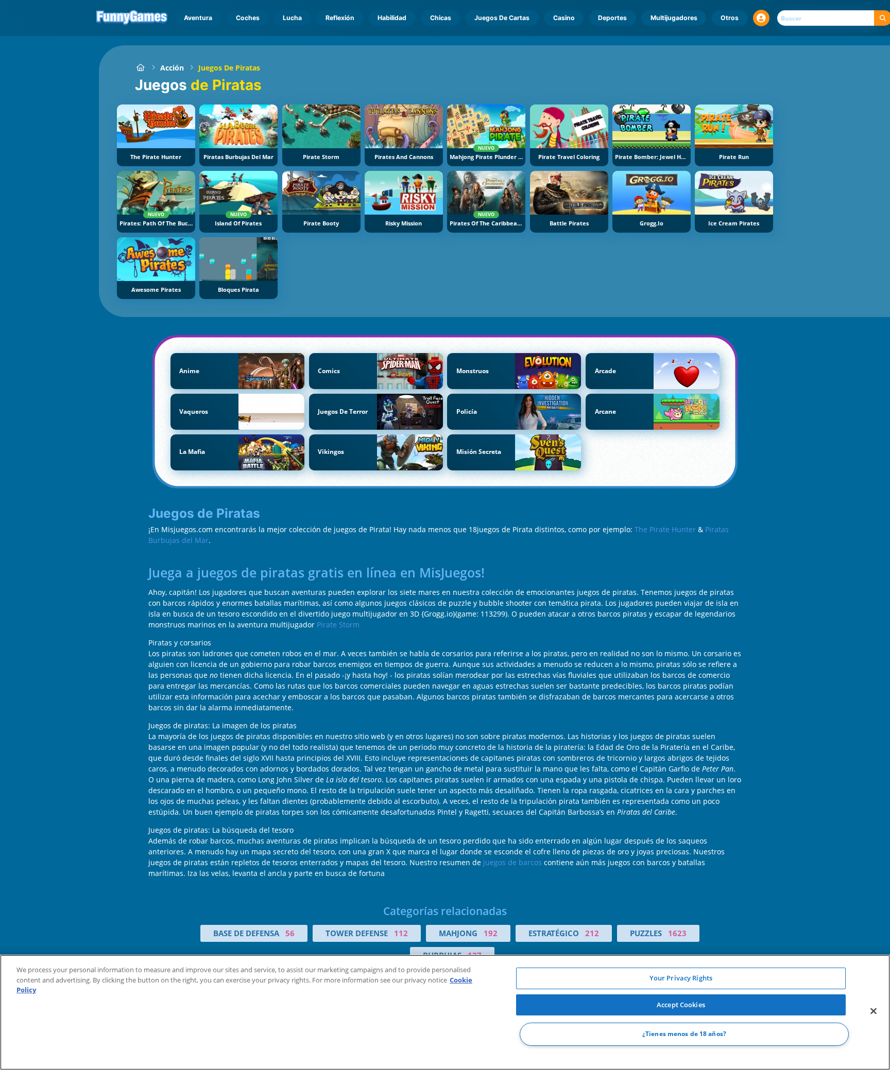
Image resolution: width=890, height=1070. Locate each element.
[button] (761, 18)
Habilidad (392, 18)
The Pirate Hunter (666, 529)
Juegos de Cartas (501, 18)
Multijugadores (674, 18)
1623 (677, 933)
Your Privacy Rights (680, 978)
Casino (564, 18)
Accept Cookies (681, 1004)
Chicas (440, 18)
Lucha (292, 18)
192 (491, 933)
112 (401, 933)
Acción (172, 68)
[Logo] (132, 18)
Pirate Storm (338, 624)
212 (592, 933)
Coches (248, 18)
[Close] (873, 1011)
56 (290, 933)
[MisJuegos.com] (140, 67)
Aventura (198, 18)
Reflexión (340, 18)
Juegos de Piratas (229, 68)
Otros (730, 18)
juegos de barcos (512, 862)
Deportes (612, 18)
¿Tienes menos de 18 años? (684, 1034)
